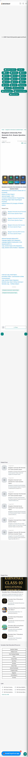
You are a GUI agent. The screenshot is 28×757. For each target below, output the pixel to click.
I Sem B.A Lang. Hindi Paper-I (9, 274)
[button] (23, 143)
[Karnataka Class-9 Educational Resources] (4, 603)
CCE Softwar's (14, 675)
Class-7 (23, 79)
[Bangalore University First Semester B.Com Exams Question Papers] (4, 222)
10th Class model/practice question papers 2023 (8, 689)
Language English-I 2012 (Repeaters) (11, 240)
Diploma (23, 85)
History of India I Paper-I (8, 194)
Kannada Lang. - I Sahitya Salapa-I (10, 284)
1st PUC (6, 85)
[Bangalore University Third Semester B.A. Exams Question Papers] (4, 496)
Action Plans (14, 665)
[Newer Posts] (25, 334)
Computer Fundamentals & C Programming (13, 198)
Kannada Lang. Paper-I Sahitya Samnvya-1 (12, 282)
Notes (14, 656)
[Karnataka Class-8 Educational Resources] (4, 620)
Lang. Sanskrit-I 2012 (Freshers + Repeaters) (13, 247)
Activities (14, 663)
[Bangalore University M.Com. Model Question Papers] (4, 522)
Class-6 (15, 79)
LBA (21, 69)
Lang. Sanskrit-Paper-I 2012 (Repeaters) (12, 245)
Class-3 (15, 76)
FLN (6, 72)
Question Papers (14, 649)
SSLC (23, 82)
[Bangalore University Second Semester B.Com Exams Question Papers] (4, 215)
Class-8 (7, 82)
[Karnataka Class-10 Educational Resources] (14, 590)
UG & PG (8, 88)
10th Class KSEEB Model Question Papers (21, 687)
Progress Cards (14, 670)
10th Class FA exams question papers (8, 687)
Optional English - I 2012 (8, 196)
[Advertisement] (14, 20)
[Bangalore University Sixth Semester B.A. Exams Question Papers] (4, 229)
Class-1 (23, 72)
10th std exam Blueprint (21, 692)
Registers (14, 672)
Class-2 (6, 76)
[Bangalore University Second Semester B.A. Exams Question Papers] (4, 508)
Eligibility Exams (7, 91)
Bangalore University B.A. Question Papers (11, 290)
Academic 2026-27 (10, 69)
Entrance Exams (19, 88)
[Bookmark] (3, 327)
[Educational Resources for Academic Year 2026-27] (4, 612)
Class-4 (23, 76)
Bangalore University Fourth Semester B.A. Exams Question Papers (15, 481)
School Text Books (14, 668)
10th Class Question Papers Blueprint (8, 692)
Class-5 (6, 79)
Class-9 (15, 82)
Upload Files (14, 94)
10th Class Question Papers (21, 689)
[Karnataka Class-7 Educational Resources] (4, 638)
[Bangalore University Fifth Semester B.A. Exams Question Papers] (4, 235)
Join (4, 182)
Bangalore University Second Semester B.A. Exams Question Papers (15, 507)
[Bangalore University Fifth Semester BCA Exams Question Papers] (4, 534)
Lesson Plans (14, 658)
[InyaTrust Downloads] (5, 3)
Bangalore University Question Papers (10, 292)
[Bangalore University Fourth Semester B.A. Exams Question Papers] (4, 482)
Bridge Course (14, 651)
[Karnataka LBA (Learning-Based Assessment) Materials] (4, 629)
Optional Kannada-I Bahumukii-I (10, 238)
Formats (14, 677)
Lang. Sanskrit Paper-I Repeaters (10, 280)
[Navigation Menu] (25, 754)
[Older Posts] (2, 334)
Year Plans (14, 661)
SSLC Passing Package (14, 654)
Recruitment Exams (21, 91)
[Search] (23, 3)
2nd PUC (14, 85)
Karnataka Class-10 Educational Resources (12, 592)
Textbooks (14, 72)
